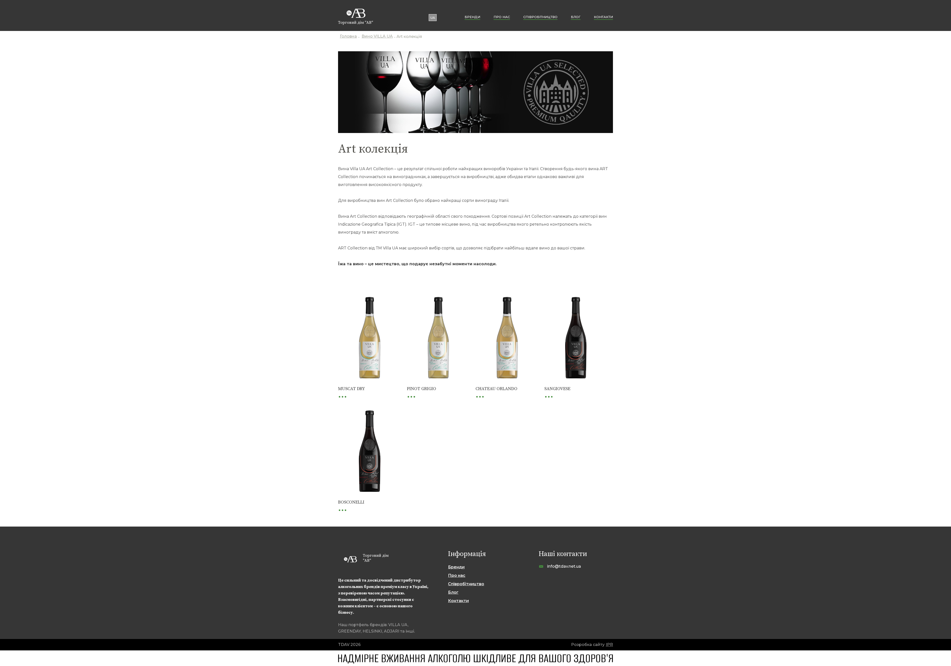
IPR (609, 644)
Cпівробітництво (540, 17)
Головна (348, 37)
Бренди (472, 17)
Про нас (502, 17)
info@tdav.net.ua (564, 566)
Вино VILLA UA (377, 37)
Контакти (603, 17)
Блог (576, 17)
